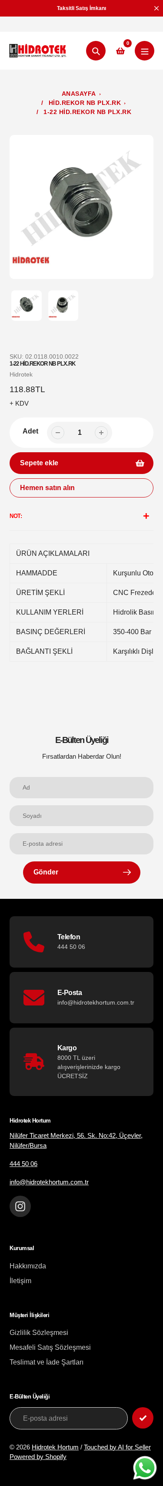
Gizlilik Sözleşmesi (39, 1332)
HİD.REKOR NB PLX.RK (85, 102)
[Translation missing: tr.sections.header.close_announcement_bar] (156, 8)
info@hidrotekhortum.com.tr (49, 1182)
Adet (30, 431)
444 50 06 (23, 1163)
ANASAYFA (79, 93)
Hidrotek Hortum (55, 1447)
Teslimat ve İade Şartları (46, 1362)
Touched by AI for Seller (117, 1447)
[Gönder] (142, 1418)
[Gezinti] (144, 51)
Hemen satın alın (47, 487)
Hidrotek (21, 374)
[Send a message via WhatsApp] (145, 1468)
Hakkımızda (28, 1266)
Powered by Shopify (38, 1456)
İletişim (20, 1280)
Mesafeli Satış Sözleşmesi (50, 1347)
